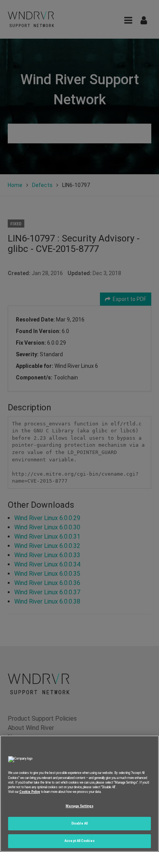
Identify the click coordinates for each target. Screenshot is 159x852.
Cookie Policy (29, 792)
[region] (79, 793)
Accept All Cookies (79, 841)
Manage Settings (79, 806)
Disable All (79, 823)
